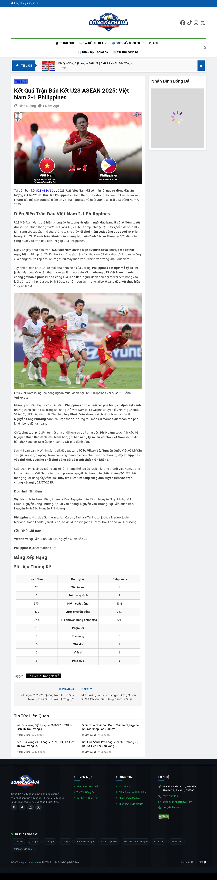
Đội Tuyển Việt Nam (23, 849)
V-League (49, 841)
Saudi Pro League (85, 841)
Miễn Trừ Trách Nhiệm (131, 803)
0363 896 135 (170, 795)
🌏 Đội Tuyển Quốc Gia (126, 43)
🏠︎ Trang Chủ (65, 43)
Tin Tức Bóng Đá (85, 792)
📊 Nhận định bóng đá (93, 52)
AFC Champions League (135, 841)
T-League (65, 841)
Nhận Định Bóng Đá (87, 786)
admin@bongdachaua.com (177, 801)
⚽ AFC (153, 43)
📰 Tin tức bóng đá (126, 52)
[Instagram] (30, 807)
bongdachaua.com (173, 807)
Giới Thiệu (124, 786)
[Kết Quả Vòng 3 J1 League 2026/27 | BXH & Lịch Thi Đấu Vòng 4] (48, 67)
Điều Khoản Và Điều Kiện (132, 792)
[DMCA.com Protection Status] (163, 817)
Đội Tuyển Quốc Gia (87, 797)
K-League (18, 841)
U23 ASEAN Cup (46, 190)
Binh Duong (27, 106)
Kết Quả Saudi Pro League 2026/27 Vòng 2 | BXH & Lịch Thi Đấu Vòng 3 (110, 744)
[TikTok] (22, 807)
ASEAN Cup (176, 841)
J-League (33, 841)
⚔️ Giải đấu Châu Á (91, 43)
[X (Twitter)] (38, 807)
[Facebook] (14, 807)
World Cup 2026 (109, 841)
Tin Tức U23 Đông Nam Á (43, 676)
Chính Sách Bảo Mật (130, 797)
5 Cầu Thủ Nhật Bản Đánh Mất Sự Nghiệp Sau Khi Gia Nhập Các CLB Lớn (111, 727)
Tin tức (20, 81)
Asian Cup (159, 841)
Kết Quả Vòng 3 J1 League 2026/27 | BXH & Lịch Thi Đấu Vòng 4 (95, 63)
